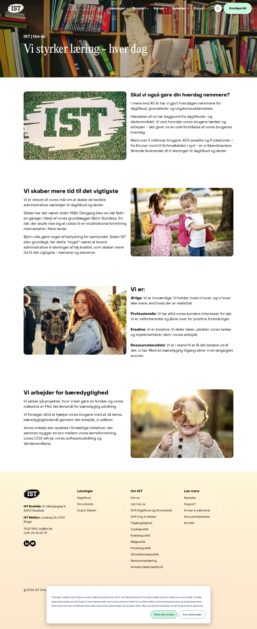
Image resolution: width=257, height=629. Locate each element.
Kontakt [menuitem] (189, 523)
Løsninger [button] (117, 8)
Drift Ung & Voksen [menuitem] (143, 517)
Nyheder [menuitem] (190, 498)
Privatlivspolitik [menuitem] (141, 548)
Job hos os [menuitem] (138, 504)
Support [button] (139, 8)
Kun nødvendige (192, 614)
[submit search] (218, 8)
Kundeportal (237, 8)
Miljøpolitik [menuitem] (138, 542)
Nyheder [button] (179, 8)
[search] (218, 8)
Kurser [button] (159, 8)
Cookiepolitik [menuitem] (139, 529)
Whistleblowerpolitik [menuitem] (145, 554)
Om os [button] (199, 8)
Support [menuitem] (189, 504)
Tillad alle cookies (164, 614)
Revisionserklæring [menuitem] (144, 561)
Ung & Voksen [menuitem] (86, 510)
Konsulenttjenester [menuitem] (197, 517)
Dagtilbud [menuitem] (84, 498)
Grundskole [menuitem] (85, 504)
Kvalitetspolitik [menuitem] (140, 535)
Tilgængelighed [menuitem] (141, 523)
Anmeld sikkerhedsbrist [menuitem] (147, 567)
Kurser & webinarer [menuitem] (197, 510)
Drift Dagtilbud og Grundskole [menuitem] (151, 510)
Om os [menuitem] (135, 498)
